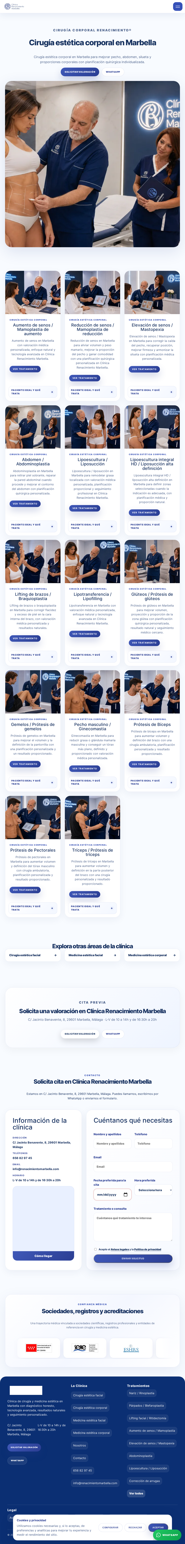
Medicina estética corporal (152, 955)
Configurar (110, 1527)
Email (98, 1157)
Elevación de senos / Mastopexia (151, 1443)
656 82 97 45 (22, 1158)
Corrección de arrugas (144, 1481)
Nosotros (79, 1445)
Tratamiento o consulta (110, 1208)
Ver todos (136, 1493)
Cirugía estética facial (33, 955)
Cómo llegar (44, 1256)
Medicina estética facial (92, 955)
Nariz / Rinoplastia (141, 1393)
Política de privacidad (147, 1249)
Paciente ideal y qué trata (25, 392)
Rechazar (135, 1527)
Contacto (79, 1458)
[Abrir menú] (177, 6)
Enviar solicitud (133, 1258)
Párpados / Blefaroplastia (146, 1405)
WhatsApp (113, 72)
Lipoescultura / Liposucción (148, 1468)
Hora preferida (144, 1180)
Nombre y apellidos (107, 1134)
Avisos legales (120, 1249)
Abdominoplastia (140, 1456)
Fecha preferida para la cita (110, 1183)
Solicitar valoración (80, 72)
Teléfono (140, 1134)
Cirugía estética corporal (90, 1407)
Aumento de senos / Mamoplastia (152, 1431)
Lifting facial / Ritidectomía (147, 1418)
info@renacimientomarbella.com (36, 1169)
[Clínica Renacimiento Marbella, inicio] (16, 6)
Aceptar (158, 1527)
